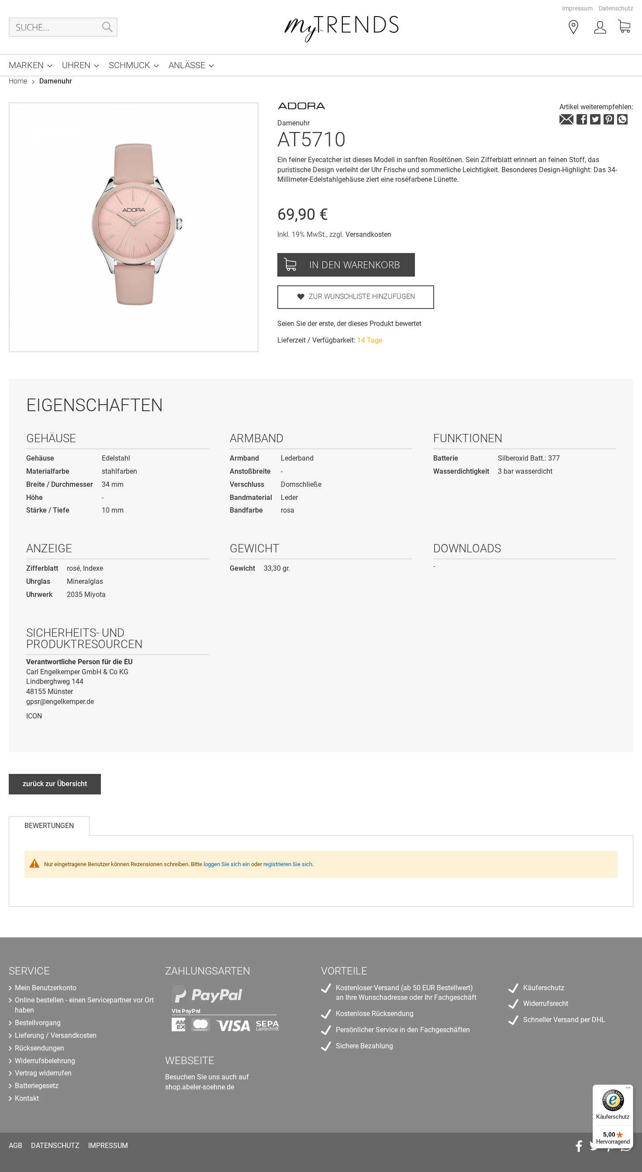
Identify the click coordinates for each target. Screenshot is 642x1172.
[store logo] (342, 27)
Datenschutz (616, 8)
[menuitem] (27, 65)
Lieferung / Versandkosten (56, 1035)
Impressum (577, 8)
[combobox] (63, 27)
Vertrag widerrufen (43, 1073)
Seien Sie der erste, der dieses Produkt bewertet (349, 323)
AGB (15, 1145)
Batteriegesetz (37, 1086)
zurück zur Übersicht (55, 784)
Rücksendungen (39, 1048)
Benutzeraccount (601, 29)
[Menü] (628, 1090)
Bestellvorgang (38, 1023)
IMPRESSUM (108, 1145)
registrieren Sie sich (287, 864)
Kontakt (27, 1098)
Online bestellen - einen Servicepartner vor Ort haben (84, 1005)
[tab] (49, 826)
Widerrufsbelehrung (45, 1061)
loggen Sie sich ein (227, 864)
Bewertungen (49, 826)
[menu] (321, 65)
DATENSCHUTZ (55, 1145)
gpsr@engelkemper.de (60, 701)
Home (18, 81)
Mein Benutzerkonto (45, 988)
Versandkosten (368, 234)
